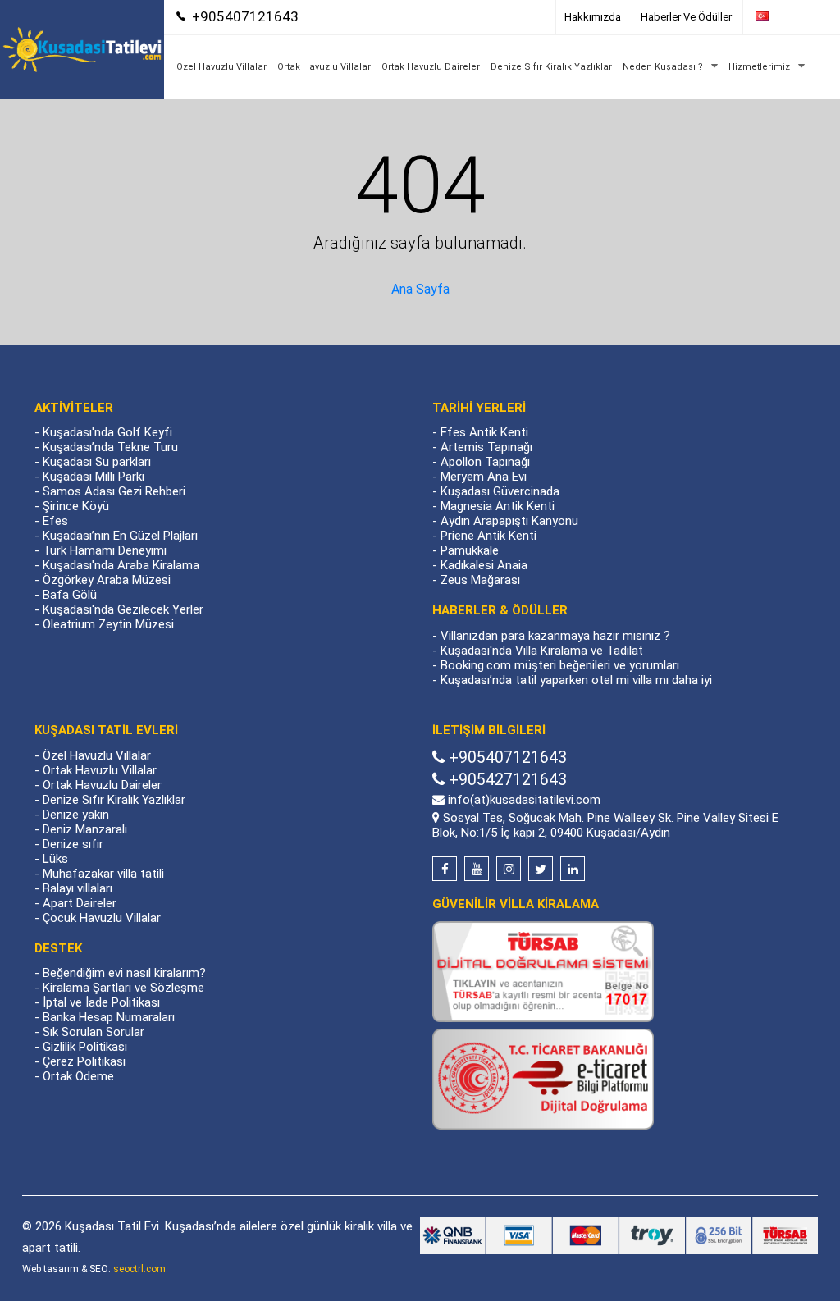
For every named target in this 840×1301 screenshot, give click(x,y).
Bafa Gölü (70, 594)
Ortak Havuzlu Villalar (324, 67)
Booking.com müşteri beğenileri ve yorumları (560, 665)
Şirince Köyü (76, 506)
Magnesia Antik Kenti (498, 506)
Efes (55, 521)
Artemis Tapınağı (486, 447)
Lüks (55, 858)
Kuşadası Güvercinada (500, 491)
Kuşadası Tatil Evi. (113, 1226)
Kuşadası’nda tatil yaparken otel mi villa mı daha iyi (576, 680)
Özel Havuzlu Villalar (221, 67)
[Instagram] (508, 868)
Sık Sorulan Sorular (93, 1032)
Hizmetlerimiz (759, 67)
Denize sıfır (73, 844)
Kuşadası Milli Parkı (93, 476)
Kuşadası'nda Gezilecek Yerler (123, 609)
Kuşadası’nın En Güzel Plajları (120, 535)
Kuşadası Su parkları (97, 461)
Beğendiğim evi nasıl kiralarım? (124, 972)
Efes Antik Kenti (484, 432)
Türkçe (789, 17)
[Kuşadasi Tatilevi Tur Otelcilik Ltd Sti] (82, 49)
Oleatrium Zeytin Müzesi (108, 624)
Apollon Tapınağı (485, 461)
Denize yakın (76, 814)
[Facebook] (444, 868)
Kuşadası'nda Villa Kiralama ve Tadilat (542, 650)
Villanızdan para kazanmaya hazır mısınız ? (555, 635)
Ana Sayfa (420, 289)
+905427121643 (506, 779)
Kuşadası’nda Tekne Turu (110, 447)
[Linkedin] (572, 868)
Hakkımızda (592, 17)
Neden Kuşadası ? (663, 67)
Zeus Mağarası (480, 580)
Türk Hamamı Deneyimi (105, 550)
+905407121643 (245, 16)
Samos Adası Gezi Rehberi (114, 491)
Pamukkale (470, 550)
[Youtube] (476, 868)
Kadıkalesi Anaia (484, 565)
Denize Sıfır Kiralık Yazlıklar (551, 67)
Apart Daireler (79, 903)
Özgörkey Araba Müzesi (107, 580)
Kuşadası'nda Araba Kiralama (121, 565)
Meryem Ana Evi (484, 476)
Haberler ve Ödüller (686, 17)
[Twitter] (540, 868)
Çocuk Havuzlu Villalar (102, 918)
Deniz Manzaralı (85, 829)
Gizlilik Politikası (85, 1046)
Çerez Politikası (84, 1061)
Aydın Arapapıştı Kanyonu (509, 521)
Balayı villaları (77, 888)
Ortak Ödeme (78, 1076)
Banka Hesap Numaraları (109, 1017)
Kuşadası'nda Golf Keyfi (107, 432)
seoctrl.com (139, 1269)
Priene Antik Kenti (488, 535)
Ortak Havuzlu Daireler (430, 67)
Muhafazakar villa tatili (103, 873)
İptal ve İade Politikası (101, 1002)
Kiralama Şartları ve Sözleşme (123, 987)
